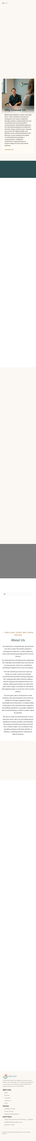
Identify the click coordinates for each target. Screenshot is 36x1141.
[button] (9, 3)
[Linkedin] (9, 1137)
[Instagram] (6, 1137)
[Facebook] (3, 1137)
